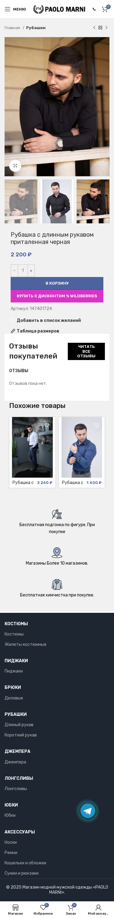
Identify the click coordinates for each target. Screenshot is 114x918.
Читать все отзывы (86, 351)
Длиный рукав (19, 724)
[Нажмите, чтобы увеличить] (15, 166)
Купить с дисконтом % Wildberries (57, 296)
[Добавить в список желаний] (47, 425)
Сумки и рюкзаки (22, 873)
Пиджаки (16, 660)
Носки (11, 842)
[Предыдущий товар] (94, 28)
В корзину (57, 283)
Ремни (11, 852)
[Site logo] (59, 9)
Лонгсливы (19, 778)
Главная (13, 27)
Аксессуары (20, 832)
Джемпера (17, 751)
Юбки (11, 805)
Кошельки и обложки (25, 863)
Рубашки (36, 27)
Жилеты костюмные (26, 644)
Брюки (13, 687)
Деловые (14, 698)
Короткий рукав (21, 735)
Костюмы (16, 623)
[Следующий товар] (106, 28)
